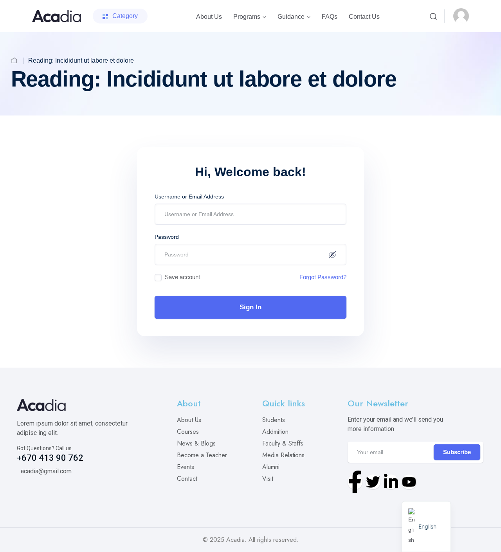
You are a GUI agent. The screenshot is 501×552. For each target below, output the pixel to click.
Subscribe (457, 452)
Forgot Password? (322, 277)
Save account (182, 277)
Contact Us (364, 16)
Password (167, 237)
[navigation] (426, 526)
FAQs (329, 16)
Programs (246, 16)
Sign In (250, 307)
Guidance (291, 16)
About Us (209, 16)
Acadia (235, 539)
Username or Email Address (189, 196)
